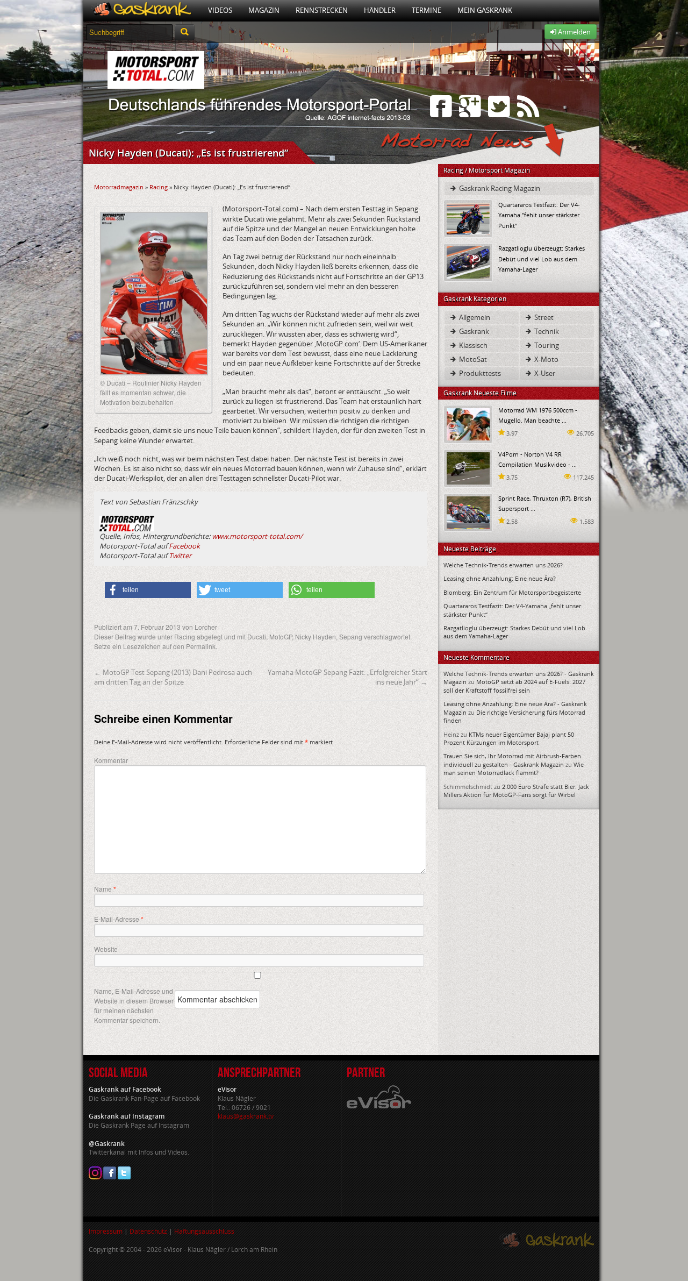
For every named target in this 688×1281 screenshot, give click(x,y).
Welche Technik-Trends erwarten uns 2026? (503, 565)
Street (543, 317)
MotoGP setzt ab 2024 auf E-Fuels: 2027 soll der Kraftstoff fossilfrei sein (514, 686)
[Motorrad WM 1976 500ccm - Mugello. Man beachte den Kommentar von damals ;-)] (468, 423)
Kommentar (111, 760)
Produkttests (479, 373)
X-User (544, 373)
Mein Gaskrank (484, 10)
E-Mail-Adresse (119, 919)
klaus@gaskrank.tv (246, 1116)
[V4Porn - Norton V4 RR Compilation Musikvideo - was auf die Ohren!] (468, 468)
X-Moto (545, 359)
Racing (158, 187)
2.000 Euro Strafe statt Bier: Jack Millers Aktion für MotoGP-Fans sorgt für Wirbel (516, 790)
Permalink (201, 646)
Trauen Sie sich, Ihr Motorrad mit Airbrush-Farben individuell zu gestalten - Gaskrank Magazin (512, 760)
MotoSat (472, 359)
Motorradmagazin (119, 187)
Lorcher (206, 626)
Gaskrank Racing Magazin (498, 188)
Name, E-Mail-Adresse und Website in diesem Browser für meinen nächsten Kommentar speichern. (134, 1005)
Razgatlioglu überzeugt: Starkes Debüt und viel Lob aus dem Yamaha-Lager (541, 258)
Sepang (350, 636)
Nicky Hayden (315, 636)
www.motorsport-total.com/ (257, 536)
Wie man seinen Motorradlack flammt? (513, 768)
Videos (220, 10)
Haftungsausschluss (204, 1231)
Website (106, 948)
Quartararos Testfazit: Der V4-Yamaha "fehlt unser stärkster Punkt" (539, 215)
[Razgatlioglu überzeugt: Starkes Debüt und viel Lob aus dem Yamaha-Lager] (468, 262)
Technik (546, 331)
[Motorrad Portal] (141, 10)
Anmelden (573, 32)
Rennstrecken (322, 10)
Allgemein (473, 317)
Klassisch (472, 345)
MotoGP (280, 636)
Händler (380, 10)
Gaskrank (473, 331)
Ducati (256, 636)
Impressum (106, 1231)
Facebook (184, 546)
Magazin (264, 10)
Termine (426, 10)
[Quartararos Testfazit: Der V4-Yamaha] (468, 218)
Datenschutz (148, 1231)
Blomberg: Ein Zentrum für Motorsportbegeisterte (512, 592)
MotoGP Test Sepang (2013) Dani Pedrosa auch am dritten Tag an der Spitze (173, 677)
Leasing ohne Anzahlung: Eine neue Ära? (499, 578)
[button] (148, 590)
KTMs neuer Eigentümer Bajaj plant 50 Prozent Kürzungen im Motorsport (508, 738)
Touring (546, 345)
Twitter (180, 555)
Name (105, 889)
